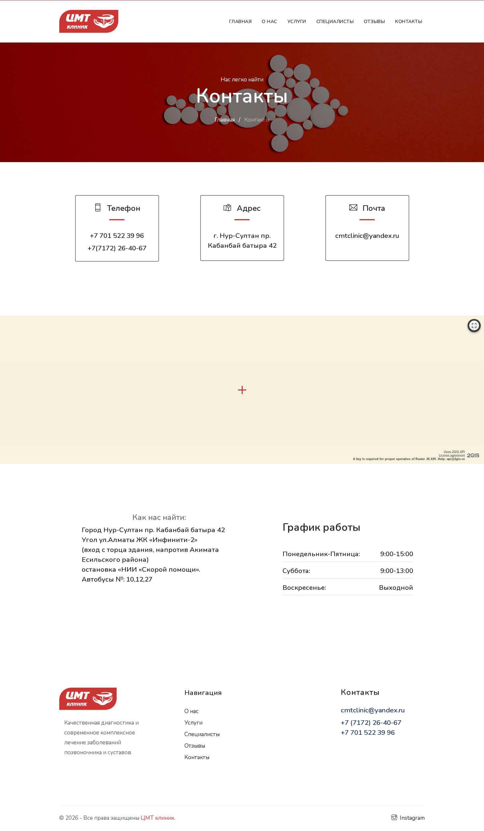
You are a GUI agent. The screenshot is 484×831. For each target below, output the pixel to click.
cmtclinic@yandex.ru (367, 235)
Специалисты (202, 734)
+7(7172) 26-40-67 (117, 248)
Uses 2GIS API (454, 451)
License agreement (452, 455)
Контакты (408, 21)
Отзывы (374, 21)
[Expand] (474, 325)
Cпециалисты (335, 21)
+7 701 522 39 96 (117, 235)
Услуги (296, 21)
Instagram (412, 818)
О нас (269, 21)
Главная (242, 21)
